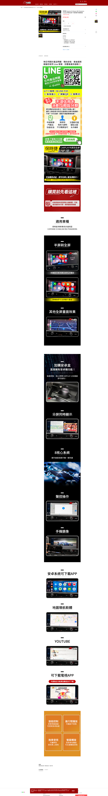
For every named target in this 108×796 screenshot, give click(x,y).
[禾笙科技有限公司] (27, 3)
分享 (65, 49)
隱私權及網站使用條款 (46, 795)
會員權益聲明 (61, 795)
